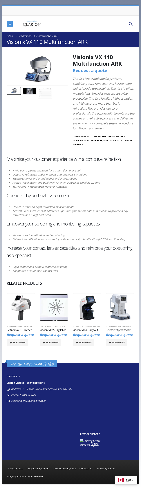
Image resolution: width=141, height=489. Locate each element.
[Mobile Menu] (10, 24)
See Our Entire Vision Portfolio (31, 364)
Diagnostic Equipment (38, 468)
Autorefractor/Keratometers (106, 136)
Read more (18, 342)
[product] (20, 307)
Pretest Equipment (106, 468)
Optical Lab (86, 468)
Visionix (78, 144)
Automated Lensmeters (84, 326)
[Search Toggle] (130, 24)
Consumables (16, 468)
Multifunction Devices (117, 140)
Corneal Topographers (87, 140)
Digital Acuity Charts (50, 326)
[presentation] (11, 69)
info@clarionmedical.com (32, 400)
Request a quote (90, 70)
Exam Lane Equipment (65, 468)
